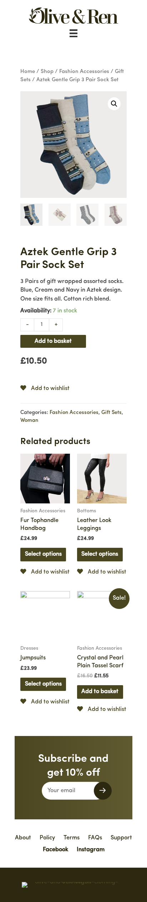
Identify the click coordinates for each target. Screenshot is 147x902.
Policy (47, 838)
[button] (103, 791)
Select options (43, 554)
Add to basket (53, 341)
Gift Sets (111, 412)
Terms (72, 838)
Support (121, 838)
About (23, 838)
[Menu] (73, 33)
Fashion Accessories (84, 71)
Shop (47, 71)
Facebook (55, 850)
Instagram (91, 850)
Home (27, 71)
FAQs (95, 838)
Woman (29, 420)
